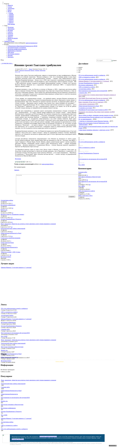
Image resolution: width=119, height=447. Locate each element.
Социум (10, 32)
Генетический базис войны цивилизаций (13, 228)
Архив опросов (59, 361)
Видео (9, 11)
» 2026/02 (11, 18)
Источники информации (86, 85)
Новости (10, 5)
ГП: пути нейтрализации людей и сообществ (92, 75)
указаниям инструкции (18, 439)
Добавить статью (9, 41)
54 (87, 180)
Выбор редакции (13, 38)
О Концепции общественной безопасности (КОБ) (22, 46)
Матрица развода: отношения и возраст (12, 214)
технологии (27, 70)
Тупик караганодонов (7, 242)
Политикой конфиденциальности (48, 436)
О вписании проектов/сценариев (10, 238)
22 (11, 227)
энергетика (42, 70)
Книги (10, 10)
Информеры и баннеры (15, 50)
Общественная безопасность (9, 247)
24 (11, 222)
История (10, 30)
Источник (18, 159)
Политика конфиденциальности (17, 49)
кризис (32, 70)
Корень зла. (4, 209)
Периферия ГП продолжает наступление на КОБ (93, 109)
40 (89, 184)
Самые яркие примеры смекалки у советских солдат (94, 130)
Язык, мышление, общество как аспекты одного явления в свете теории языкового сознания (28, 224)
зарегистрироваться (31, 43)
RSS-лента (11, 52)
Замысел (10, 36)
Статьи (10, 7)
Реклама (10, 55)
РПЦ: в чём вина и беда (85, 195)
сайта (52, 442)
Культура (10, 33)
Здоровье (10, 35)
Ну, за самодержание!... (85, 119)
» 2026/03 (11, 16)
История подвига (6, 256)
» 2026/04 (11, 14)
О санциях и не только (85, 108)
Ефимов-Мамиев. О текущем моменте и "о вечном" (94, 81)
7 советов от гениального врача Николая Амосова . (94, 121)
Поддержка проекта (13, 54)
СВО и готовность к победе (87, 77)
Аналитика (11, 8)
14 (11, 217)
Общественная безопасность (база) (89, 106)
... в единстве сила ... (7, 63)
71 (87, 175)
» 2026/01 (11, 19)
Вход (2, 60)
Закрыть (16, 170)
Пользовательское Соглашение (17, 47)
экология (21, 70)
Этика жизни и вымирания (87, 104)
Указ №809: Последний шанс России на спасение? (94, 98)
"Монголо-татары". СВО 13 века (10, 252)
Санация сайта (83, 92)
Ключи (10, 39)
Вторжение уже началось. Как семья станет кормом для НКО (97, 112)
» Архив (10, 13)
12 (12, 213)
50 (10, 255)
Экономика (11, 29)
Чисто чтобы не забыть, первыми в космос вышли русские (96, 115)
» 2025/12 (11, 21)
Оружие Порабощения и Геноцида (89, 83)
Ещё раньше (11, 24)
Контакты (11, 57)
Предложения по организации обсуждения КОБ (93, 91)
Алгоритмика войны (85, 89)
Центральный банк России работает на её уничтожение (95, 117)
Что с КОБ (81, 165)
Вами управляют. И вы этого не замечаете (91, 102)
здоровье (37, 70)
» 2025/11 (11, 22)
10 (12, 208)
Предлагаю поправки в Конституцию (89, 177)
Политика (11, 27)
